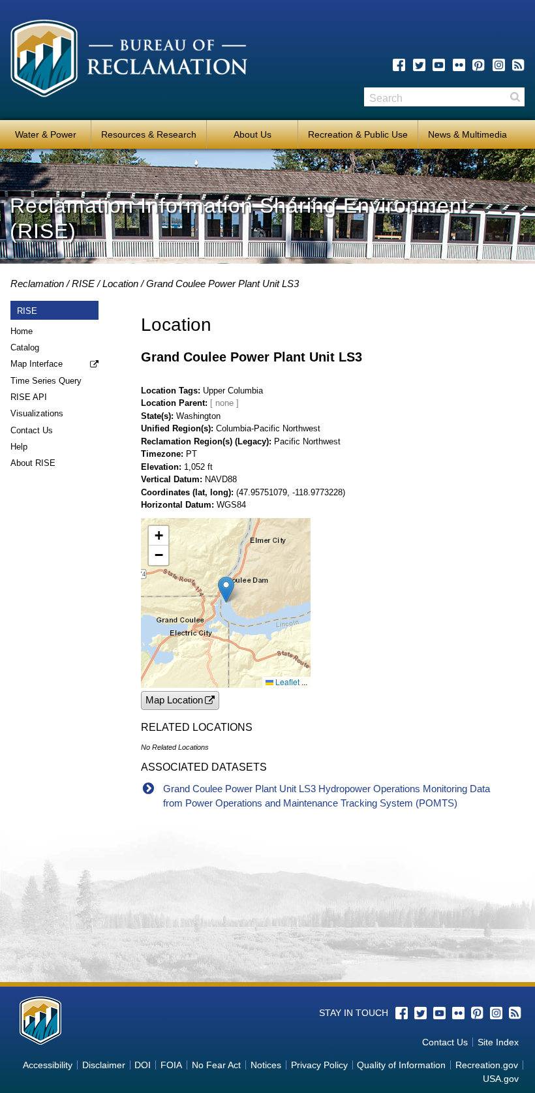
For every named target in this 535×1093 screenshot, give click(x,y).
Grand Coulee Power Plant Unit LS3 (222, 283)
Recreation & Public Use (358, 134)
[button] (226, 589)
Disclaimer (103, 1065)
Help (18, 447)
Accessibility (47, 1065)
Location (120, 283)
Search (515, 96)
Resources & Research (148, 134)
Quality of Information (401, 1065)
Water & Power (45, 134)
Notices (266, 1065)
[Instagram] (499, 65)
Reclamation (37, 283)
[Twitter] (419, 65)
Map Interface (36, 364)
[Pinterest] (478, 65)
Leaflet (286, 681)
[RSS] (518, 65)
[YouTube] (439, 65)
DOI (142, 1065)
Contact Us (31, 430)
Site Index (498, 1042)
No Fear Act (216, 1065)
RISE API (28, 397)
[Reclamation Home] (128, 61)
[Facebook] (399, 65)
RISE (83, 283)
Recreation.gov (486, 1065)
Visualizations (36, 413)
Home (21, 331)
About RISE (32, 463)
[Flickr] (459, 65)
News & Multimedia (467, 134)
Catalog (24, 347)
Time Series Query (46, 381)
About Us (252, 134)
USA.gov (501, 1078)
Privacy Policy (319, 1065)
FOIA (171, 1065)
